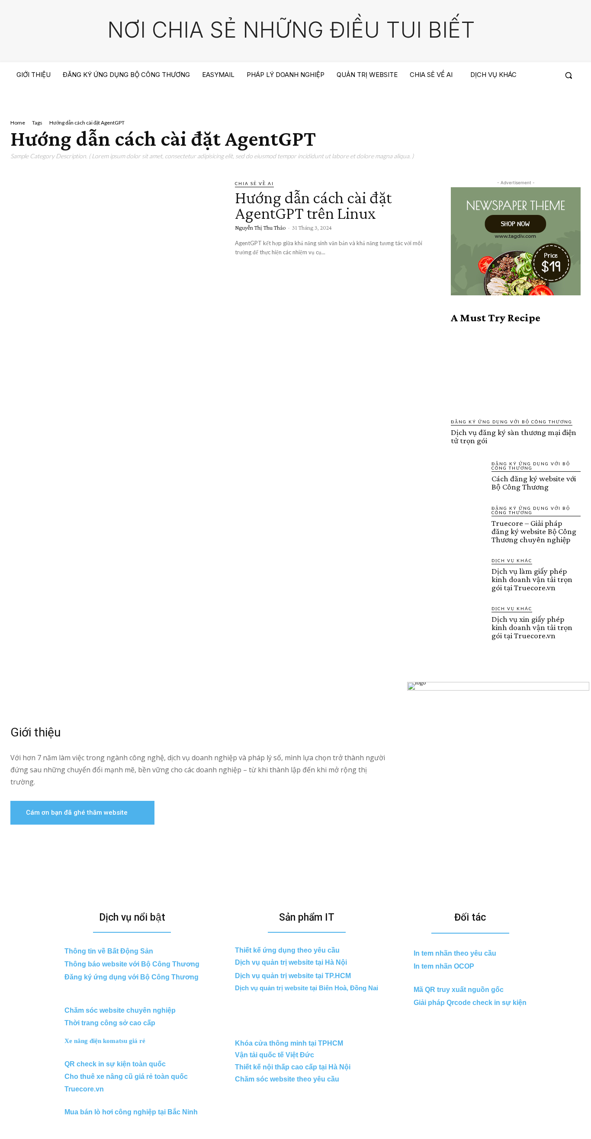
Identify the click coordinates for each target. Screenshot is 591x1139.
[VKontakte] (557, 100)
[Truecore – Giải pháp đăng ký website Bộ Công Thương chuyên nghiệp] (468, 521)
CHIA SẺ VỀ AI (254, 183)
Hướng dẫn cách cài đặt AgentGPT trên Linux (313, 205)
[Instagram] (541, 100)
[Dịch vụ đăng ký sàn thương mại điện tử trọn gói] (516, 371)
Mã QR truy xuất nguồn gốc (459, 989)
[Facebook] (525, 100)
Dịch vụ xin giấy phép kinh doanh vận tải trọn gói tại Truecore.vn (531, 627)
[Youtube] (573, 100)
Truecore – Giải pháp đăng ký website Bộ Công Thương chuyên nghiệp (533, 531)
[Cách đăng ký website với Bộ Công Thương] (468, 477)
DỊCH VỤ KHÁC (511, 560)
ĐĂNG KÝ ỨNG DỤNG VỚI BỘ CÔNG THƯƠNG (511, 421)
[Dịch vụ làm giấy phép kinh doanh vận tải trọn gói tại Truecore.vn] (468, 574)
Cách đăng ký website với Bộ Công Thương (533, 482)
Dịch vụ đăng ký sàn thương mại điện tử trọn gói (513, 436)
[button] (568, 75)
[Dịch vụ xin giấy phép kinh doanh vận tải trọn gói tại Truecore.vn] (468, 622)
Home (17, 122)
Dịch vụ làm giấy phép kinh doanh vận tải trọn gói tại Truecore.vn (531, 579)
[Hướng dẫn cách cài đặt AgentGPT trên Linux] (116, 241)
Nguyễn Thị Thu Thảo (260, 227)
